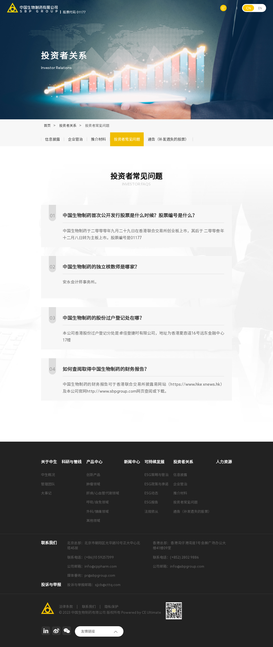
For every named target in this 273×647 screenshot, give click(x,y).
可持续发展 (154, 462)
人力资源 (224, 462)
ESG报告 (151, 502)
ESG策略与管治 (156, 475)
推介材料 (180, 493)
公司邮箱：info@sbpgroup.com (178, 566)
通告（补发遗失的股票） (192, 511)
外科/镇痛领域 (97, 511)
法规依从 (151, 511)
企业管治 (180, 484)
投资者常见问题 (185, 502)
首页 (47, 125)
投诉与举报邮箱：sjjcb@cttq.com (94, 585)
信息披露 (180, 475)
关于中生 (49, 462)
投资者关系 (68, 125)
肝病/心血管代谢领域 (102, 493)
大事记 (46, 493)
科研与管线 (72, 462)
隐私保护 (111, 606)
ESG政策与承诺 (156, 484)
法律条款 (66, 606)
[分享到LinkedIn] (46, 630)
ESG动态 (151, 493)
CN (248, 8)
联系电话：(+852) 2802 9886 (176, 557)
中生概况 (48, 475)
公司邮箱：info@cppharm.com (92, 566)
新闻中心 (132, 462)
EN (260, 8)
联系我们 (89, 606)
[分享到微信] (66, 630)
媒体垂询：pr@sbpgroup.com (91, 575)
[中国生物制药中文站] (32, 5)
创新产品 (93, 475)
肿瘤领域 (93, 484)
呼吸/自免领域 (97, 502)
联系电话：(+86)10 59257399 (90, 557)
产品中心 (94, 462)
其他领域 (93, 520)
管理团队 (48, 484)
